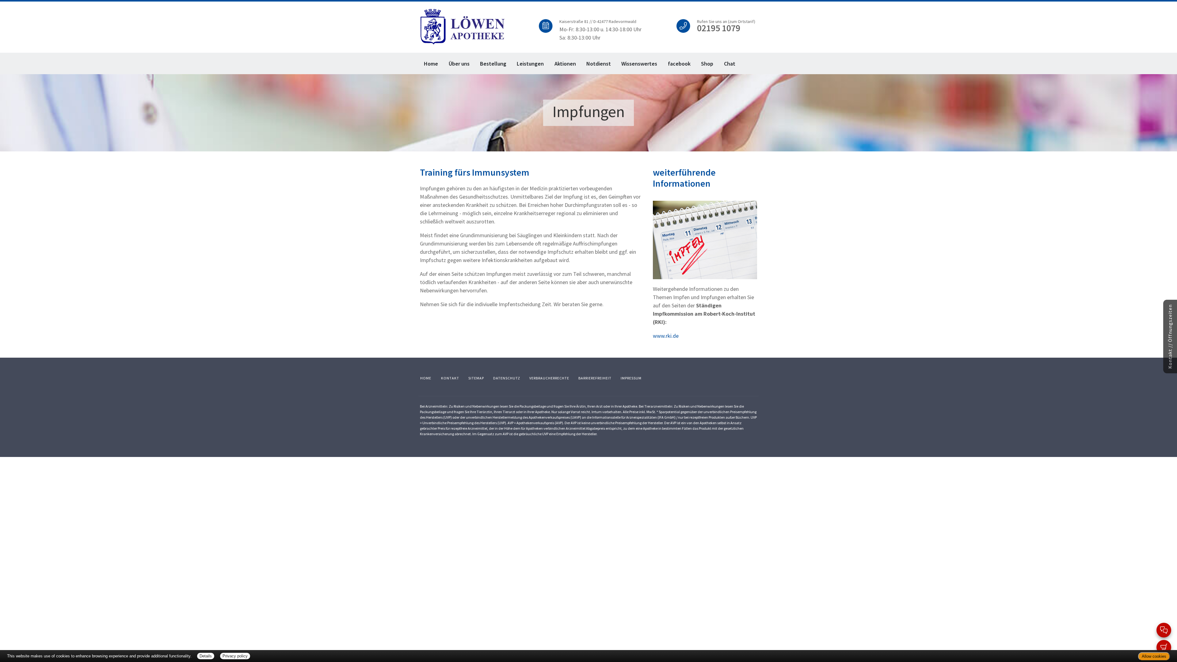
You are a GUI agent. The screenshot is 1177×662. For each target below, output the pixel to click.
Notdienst (598, 63)
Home (431, 63)
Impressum (631, 378)
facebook (679, 63)
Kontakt (450, 378)
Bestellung (493, 63)
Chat (729, 63)
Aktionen (565, 63)
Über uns (459, 63)
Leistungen (530, 63)
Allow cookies (1154, 656)
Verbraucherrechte (549, 378)
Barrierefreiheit (594, 378)
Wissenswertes (639, 63)
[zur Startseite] (463, 25)
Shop (707, 63)
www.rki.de (666, 335)
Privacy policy (235, 656)
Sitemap (476, 378)
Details (206, 656)
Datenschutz (506, 378)
